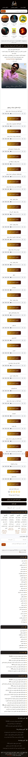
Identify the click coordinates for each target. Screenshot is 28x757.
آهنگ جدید (23, 7)
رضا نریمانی (23, 639)
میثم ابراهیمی (22, 575)
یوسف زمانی (23, 569)
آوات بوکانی (23, 596)
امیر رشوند (23, 605)
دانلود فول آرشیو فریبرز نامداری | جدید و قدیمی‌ (15, 709)
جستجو (3, 11)
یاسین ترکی (23, 588)
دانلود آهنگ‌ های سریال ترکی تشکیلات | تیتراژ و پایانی (14, 694)
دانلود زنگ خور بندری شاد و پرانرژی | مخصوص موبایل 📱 (14, 705)
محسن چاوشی (22, 565)
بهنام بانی (23, 620)
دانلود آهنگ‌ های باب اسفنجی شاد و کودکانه (16, 671)
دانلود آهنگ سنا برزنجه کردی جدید (18, 658)
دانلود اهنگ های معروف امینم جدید (18, 696)
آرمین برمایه (22, 580)
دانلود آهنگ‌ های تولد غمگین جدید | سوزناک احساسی (14, 711)
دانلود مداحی (5, 7)
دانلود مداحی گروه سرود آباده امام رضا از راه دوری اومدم (14, 748)
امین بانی (23, 611)
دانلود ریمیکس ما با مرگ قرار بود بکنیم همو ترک (14, 732)
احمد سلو (23, 561)
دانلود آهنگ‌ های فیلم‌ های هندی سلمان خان (16, 703)
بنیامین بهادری (22, 618)
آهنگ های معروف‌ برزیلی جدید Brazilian (17, 656)
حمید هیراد (23, 567)
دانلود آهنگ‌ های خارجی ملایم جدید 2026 (17, 660)
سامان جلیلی (22, 571)
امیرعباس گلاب (22, 609)
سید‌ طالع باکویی (22, 645)
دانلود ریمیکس (14, 7)
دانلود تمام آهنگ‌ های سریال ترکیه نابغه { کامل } (15, 700)
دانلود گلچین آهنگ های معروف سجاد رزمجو (14, 46)
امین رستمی (23, 613)
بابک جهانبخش (22, 590)
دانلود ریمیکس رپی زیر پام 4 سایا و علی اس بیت (14, 737)
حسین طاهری (22, 637)
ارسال (4, 544)
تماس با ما (9, 755)
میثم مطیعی (22, 641)
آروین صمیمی (22, 584)
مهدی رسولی (22, 633)
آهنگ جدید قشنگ (21, 592)
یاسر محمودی (22, 586)
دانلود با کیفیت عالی (14, 118)
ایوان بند (23, 615)
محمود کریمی (22, 630)
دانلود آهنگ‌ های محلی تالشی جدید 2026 (17, 692)
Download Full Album (10, 59)
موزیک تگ (23, 622)
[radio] (19, 492)
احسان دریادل (22, 599)
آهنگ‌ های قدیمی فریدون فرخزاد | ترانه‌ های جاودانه (15, 698)
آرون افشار (23, 582)
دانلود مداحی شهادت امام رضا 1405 (18, 664)
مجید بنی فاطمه (22, 635)
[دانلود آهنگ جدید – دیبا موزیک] (14, 3)
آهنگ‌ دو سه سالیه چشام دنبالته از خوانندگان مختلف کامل (13, 662)
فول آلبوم (14, 503)
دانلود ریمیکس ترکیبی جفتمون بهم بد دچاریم (14, 734)
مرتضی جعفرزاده (22, 573)
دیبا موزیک (24, 41)
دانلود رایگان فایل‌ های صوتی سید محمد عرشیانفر (15, 690)
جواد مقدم (23, 643)
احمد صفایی (23, 601)
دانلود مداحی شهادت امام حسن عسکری (14, 746)
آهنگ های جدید (22, 607)
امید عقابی (23, 603)
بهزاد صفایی (23, 577)
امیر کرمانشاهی (22, 647)
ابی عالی (23, 563)
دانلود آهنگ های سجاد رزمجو (14, 499)
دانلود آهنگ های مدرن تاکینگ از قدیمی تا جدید (15, 666)
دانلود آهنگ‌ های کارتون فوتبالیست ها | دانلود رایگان (14, 707)
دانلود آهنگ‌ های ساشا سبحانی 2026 (18, 669)
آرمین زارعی (23, 594)
